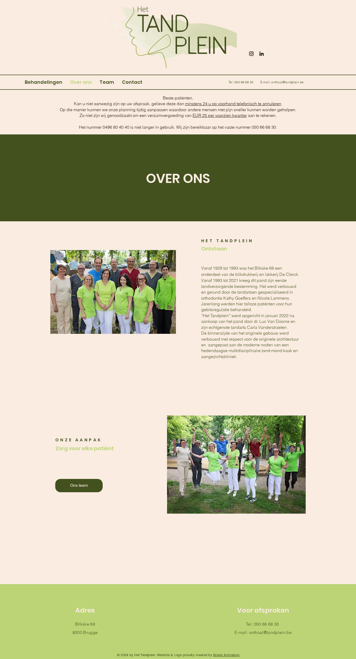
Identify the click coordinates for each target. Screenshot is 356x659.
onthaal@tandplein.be (287, 82)
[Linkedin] (262, 54)
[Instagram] (251, 54)
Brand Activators (226, 655)
